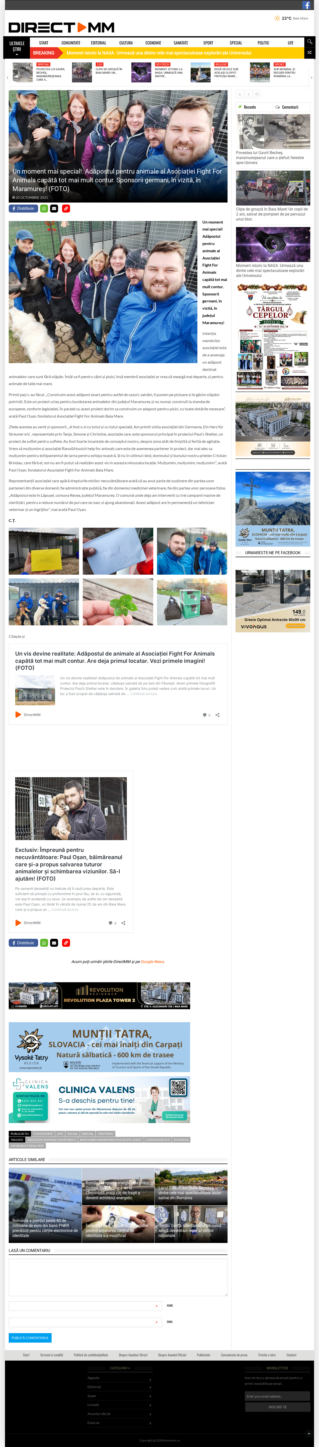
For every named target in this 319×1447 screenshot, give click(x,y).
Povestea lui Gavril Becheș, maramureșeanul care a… (50, 75)
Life (60, 1134)
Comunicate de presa (234, 1354)
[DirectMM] (61, 27)
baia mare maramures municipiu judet (111, 1140)
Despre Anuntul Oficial (172, 1354)
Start (26, 1354)
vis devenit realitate (27, 1146)
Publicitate (203, 1354)
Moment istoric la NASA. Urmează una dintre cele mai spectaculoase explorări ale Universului (270, 270)
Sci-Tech (162, 64)
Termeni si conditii (51, 1354)
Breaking (43, 52)
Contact (291, 1354)
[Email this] (54, 209)
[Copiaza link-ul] (66, 209)
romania (181, 1140)
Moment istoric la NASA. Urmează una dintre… (169, 73)
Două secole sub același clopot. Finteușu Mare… (226, 73)
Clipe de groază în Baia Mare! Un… (109, 71)
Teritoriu (105, 1134)
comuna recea (158, 1140)
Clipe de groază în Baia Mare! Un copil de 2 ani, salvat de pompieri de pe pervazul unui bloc (272, 214)
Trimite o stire (267, 1354)
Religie (221, 64)
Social (72, 1134)
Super (91, 1396)
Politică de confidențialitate (91, 1354)
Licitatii (93, 1405)
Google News (152, 961)
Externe (93, 1423)
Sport (279, 64)
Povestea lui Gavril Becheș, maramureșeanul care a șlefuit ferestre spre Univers (270, 157)
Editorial (94, 1387)
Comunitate (43, 1134)
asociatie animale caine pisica (52, 1140)
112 (99, 64)
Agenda (93, 1378)
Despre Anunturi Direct (133, 1354)
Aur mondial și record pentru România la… (284, 73)
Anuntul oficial (98, 1414)
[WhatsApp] (44, 209)
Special (43, 64)
